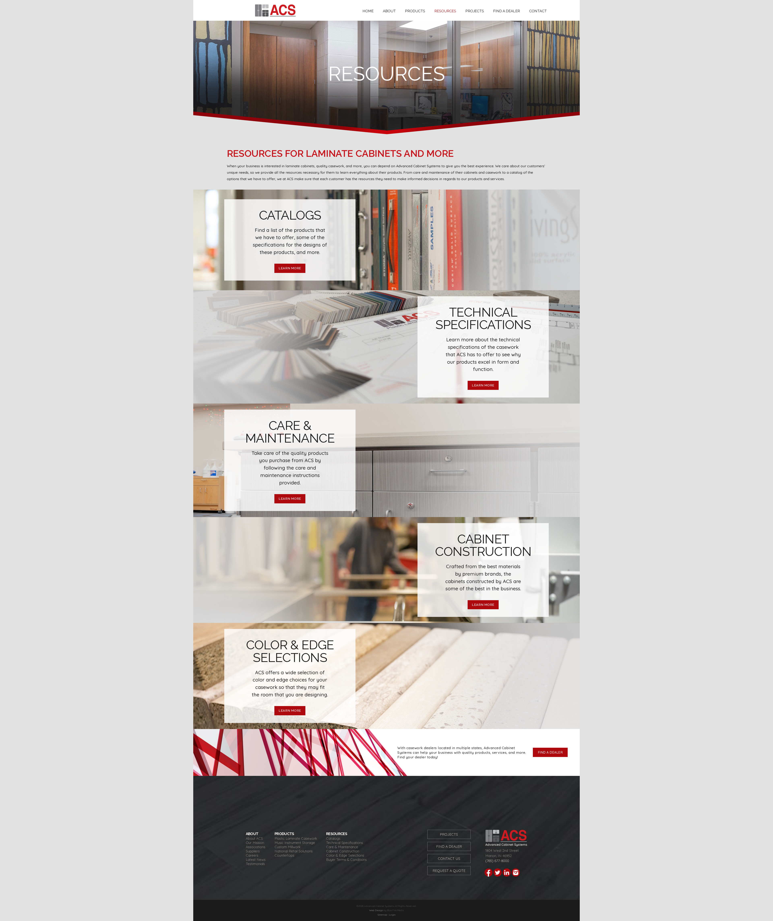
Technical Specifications (344, 842)
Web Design (376, 910)
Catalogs (333, 838)
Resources (445, 11)
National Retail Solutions (294, 851)
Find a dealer (550, 752)
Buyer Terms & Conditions (346, 859)
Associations (255, 847)
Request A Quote (449, 870)
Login (392, 914)
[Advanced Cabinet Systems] (275, 15)
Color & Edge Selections (345, 855)
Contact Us (449, 858)
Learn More (290, 268)
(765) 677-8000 (497, 861)
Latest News (256, 859)
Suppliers (253, 851)
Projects (474, 11)
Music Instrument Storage (295, 842)
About (389, 11)
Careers (252, 855)
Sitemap (382, 914)
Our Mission (255, 842)
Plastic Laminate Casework (296, 838)
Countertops (284, 855)
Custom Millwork (288, 847)
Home (368, 11)
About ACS (254, 838)
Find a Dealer (506, 11)
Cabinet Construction (342, 851)
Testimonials (255, 864)
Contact (538, 11)
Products (415, 11)
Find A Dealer (449, 846)
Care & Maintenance (342, 847)
